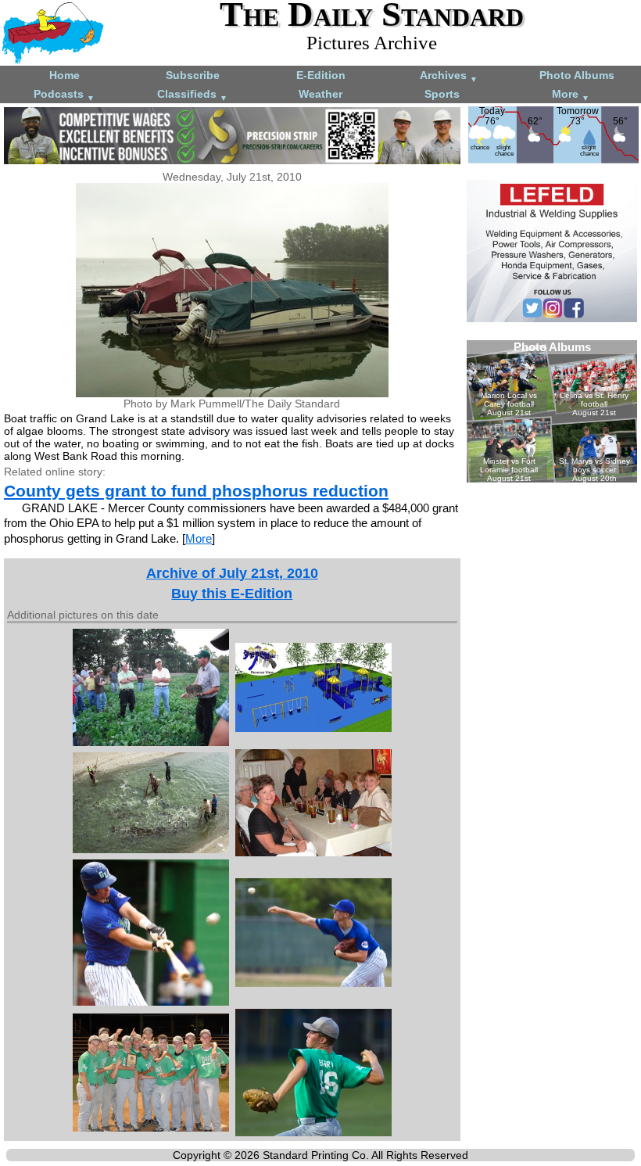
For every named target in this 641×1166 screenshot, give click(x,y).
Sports (442, 94)
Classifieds (192, 95)
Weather (320, 94)
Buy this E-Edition (231, 593)
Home (64, 75)
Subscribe (193, 75)
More (570, 95)
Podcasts (64, 95)
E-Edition (321, 75)
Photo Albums (576, 75)
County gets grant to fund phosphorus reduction (196, 491)
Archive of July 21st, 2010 (232, 573)
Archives (449, 76)
